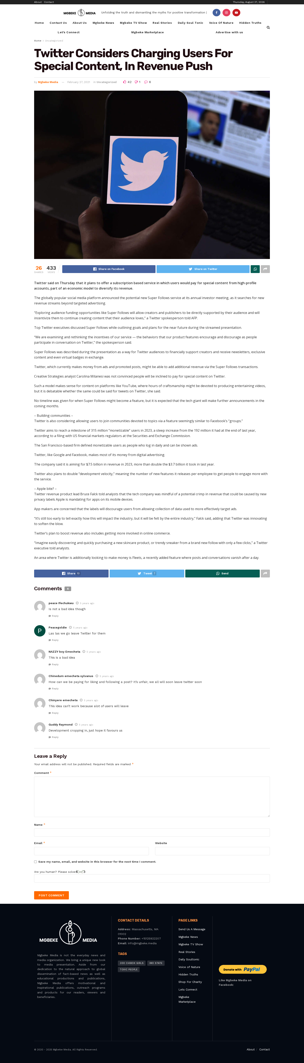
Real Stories (162, 22)
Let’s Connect (69, 32)
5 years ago (87, 603)
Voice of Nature (189, 967)
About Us (80, 22)
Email (39, 843)
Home (39, 22)
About (38, 2)
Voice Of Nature (221, 22)
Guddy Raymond (61, 724)
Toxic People (129, 969)
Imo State (156, 963)
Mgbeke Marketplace (147, 32)
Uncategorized (54, 40)
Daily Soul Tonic (190, 22)
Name (39, 825)
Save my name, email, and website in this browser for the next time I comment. (97, 861)
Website (161, 843)
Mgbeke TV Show (133, 22)
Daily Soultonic (188, 959)
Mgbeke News (103, 22)
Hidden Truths (250, 22)
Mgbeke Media (48, 82)
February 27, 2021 (78, 82)
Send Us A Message (191, 929)
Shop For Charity (190, 981)
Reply (55, 616)
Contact (49, 2)
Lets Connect (187, 989)
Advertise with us (229, 32)
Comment (43, 773)
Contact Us (58, 22)
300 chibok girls (132, 963)
